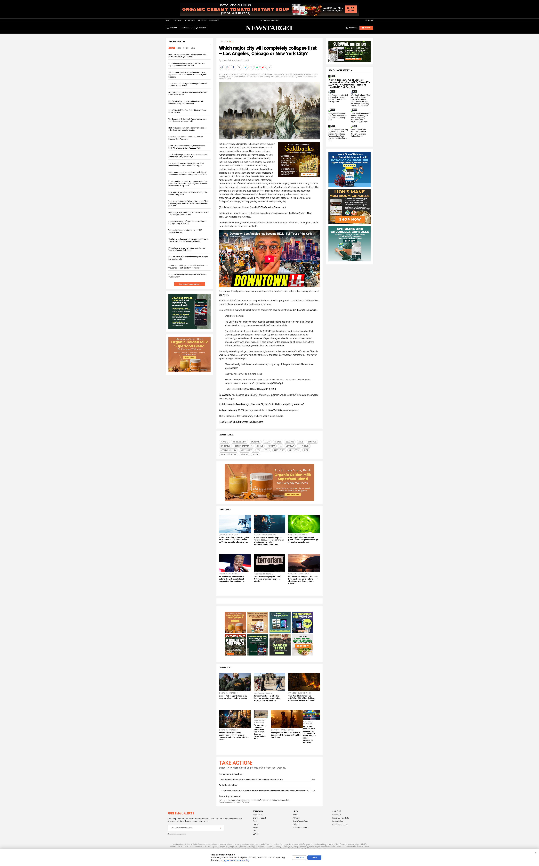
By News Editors (227, 60)
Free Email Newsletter (340, 818)
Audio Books (214, 20)
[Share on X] (240, 67)
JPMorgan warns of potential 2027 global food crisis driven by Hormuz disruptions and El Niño (187, 173)
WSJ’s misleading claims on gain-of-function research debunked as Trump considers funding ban (234, 539)
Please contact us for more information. (234, 802)
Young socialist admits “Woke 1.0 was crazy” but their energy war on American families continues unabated (188, 203)
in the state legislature (305, 310)
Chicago (261, 74)
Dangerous (290, 74)
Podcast (296, 824)
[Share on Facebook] (234, 67)
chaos (254, 74)
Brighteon (177, 20)
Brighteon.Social (259, 818)
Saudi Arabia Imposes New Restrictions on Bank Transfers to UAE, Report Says (188, 155)
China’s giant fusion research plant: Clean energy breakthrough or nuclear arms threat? (303, 539)
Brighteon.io (257, 815)
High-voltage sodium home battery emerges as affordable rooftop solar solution (187, 129)
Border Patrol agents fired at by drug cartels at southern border (233, 697)
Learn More (299, 858)
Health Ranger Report (339, 70)
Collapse (229, 41)
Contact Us (336, 815)
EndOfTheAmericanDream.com (270, 207)
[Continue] (221, 828)
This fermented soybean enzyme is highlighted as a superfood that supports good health (188, 240)
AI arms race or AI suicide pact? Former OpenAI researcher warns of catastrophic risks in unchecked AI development (269, 541)
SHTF (300, 77)
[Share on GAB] (257, 67)
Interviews (202, 20)
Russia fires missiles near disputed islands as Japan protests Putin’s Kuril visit (186, 64)
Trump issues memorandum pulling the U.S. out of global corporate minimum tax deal (231, 579)
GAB (254, 831)
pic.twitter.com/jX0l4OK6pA (269, 383)
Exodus (314, 74)
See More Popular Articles (189, 284)
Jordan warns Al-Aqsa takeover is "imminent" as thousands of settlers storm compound (187, 267)
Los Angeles (240, 77)
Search (370, 20)
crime (275, 74)
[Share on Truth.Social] (251, 67)
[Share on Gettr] (263, 67)
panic (277, 77)
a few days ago (241, 404)
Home (168, 20)
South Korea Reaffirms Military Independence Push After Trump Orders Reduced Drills (186, 147)
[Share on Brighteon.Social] (222, 67)
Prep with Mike (189, 20)
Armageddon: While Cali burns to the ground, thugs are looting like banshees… (285, 735)
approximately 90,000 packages (239, 410)
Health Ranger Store (340, 824)
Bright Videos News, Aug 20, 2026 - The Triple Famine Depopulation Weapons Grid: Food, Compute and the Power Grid (338, 135)
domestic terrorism (303, 74)
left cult (232, 77)
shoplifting (293, 77)
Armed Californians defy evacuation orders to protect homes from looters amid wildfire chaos (234, 736)
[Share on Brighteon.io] (228, 67)
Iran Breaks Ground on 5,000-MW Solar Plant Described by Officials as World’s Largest (186, 164)
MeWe (255, 828)
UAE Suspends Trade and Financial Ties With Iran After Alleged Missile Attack (188, 213)
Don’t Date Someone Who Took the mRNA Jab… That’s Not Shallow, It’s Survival (187, 56)
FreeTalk (256, 824)
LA (227, 77)
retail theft (284, 77)
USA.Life (256, 834)
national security (252, 77)
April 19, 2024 (269, 389)
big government (237, 74)
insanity (222, 77)
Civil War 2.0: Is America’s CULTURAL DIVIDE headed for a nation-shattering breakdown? (302, 698)
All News (296, 818)
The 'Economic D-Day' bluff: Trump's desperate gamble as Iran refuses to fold (187, 120)
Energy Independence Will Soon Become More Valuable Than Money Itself (337, 117)
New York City (265, 77)
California (247, 74)
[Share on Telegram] (245, 67)
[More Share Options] (269, 67)
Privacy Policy (337, 821)
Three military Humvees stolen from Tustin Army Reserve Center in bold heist (260, 732)
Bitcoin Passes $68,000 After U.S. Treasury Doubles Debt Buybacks (185, 138)
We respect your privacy (177, 834)
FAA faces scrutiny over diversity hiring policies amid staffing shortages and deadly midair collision (303, 580)
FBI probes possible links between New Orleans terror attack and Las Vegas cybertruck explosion (309, 734)
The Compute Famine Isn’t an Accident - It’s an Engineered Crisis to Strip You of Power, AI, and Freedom (187, 74)
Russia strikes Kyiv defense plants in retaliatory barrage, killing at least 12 (187, 222)
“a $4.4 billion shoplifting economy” (286, 404)
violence (222, 78)
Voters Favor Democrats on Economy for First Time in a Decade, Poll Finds (186, 249)
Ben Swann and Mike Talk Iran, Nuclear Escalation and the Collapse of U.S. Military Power (338, 98)
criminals (282, 74)
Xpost (228, 78)
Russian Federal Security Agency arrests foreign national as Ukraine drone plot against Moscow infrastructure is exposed (187, 183)
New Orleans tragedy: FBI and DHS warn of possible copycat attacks (267, 579)
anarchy (227, 74)
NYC (272, 77)
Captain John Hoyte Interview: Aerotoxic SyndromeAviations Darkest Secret (358, 133)
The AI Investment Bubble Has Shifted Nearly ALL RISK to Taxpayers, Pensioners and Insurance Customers (360, 118)
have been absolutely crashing (240, 198)
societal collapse (309, 77)
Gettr (255, 821)
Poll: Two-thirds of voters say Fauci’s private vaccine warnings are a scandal (186, 102)
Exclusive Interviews (301, 828)
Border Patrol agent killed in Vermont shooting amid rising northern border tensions (267, 698)
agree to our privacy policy (236, 860)
